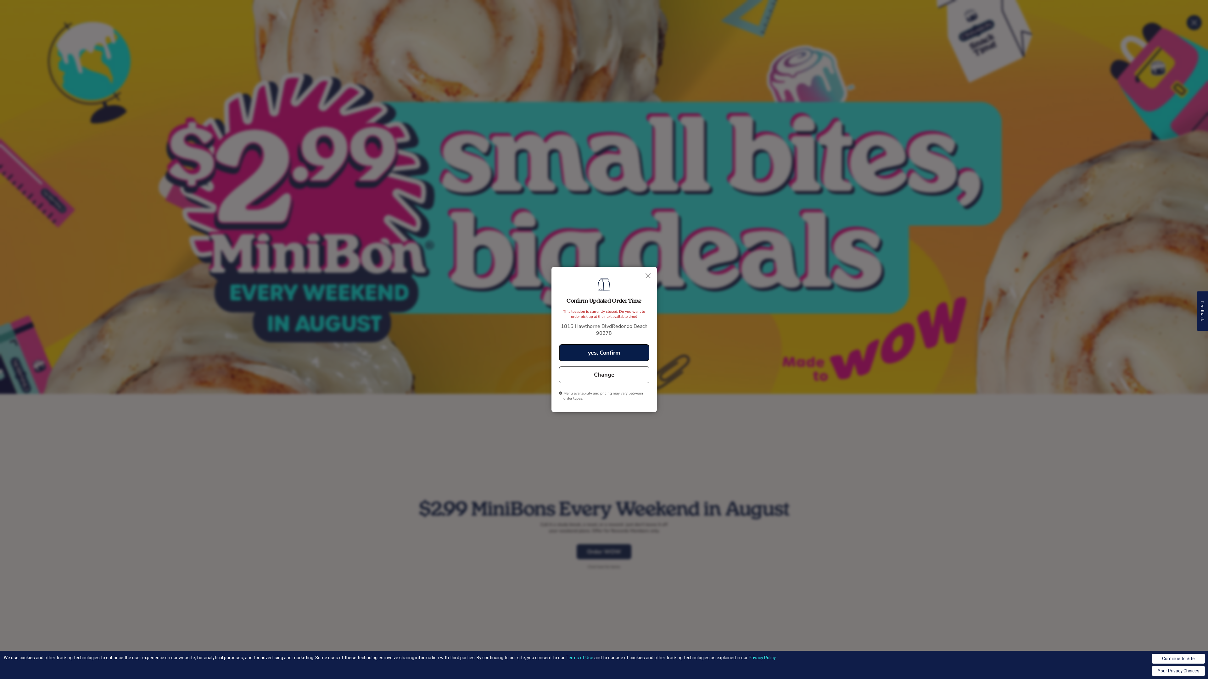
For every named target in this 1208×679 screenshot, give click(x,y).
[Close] (648, 275)
